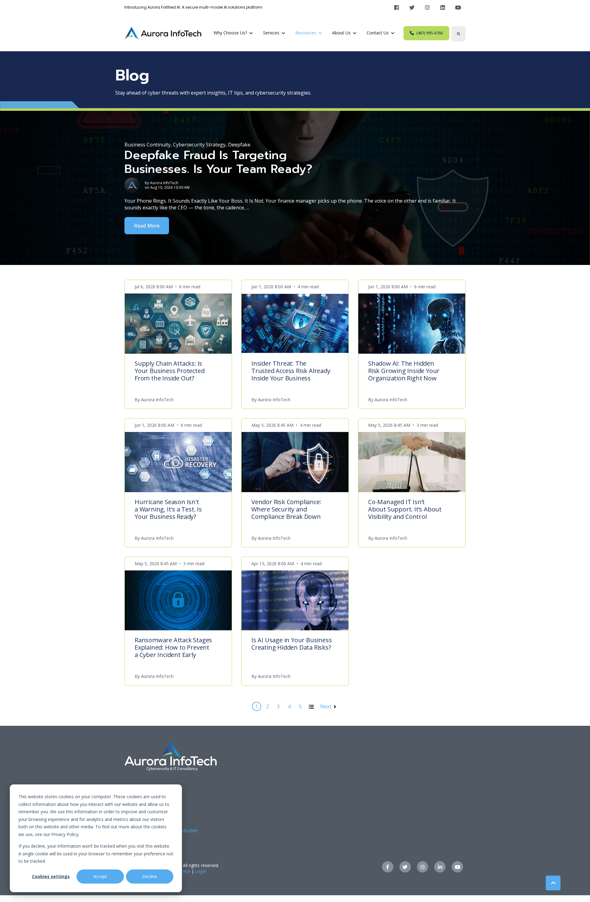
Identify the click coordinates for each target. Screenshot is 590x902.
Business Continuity (147, 144)
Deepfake (239, 144)
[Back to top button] (553, 883)
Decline (149, 876)
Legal (200, 871)
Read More (146, 225)
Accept (100, 876)
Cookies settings (51, 876)
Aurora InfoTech (164, 182)
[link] (396, 7)
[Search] (458, 33)
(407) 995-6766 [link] (429, 33)
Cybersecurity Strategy (199, 144)
